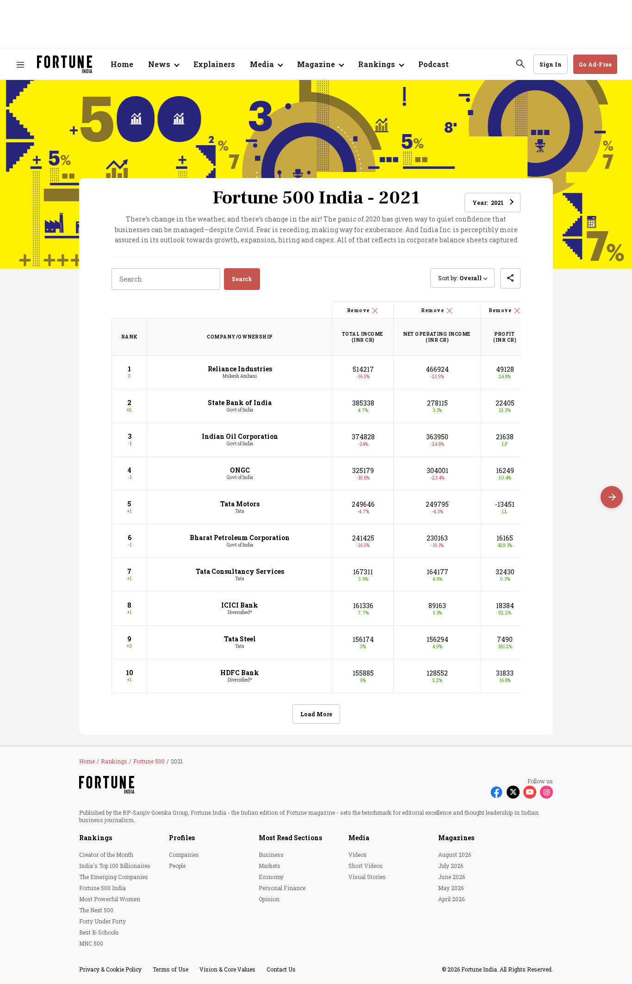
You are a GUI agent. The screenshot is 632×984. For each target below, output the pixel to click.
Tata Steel (240, 638)
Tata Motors (240, 503)
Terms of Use (170, 969)
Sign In (550, 64)
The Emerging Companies (113, 876)
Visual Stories (367, 876)
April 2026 (451, 899)
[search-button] (520, 63)
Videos (357, 854)
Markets (269, 865)
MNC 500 (91, 943)
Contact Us (281, 969)
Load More (316, 714)
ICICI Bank (239, 605)
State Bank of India (240, 402)
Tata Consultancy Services (240, 571)
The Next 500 (96, 910)
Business (271, 854)
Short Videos (365, 865)
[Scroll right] (612, 497)
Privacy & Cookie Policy (110, 969)
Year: (488, 202)
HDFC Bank (239, 672)
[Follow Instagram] (546, 792)
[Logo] (64, 64)
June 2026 (451, 876)
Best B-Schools (99, 932)
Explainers (214, 64)
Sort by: (460, 278)
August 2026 (454, 854)
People (177, 865)
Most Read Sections (290, 837)
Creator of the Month (106, 854)
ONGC (240, 470)
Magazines (456, 837)
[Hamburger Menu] (20, 64)
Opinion (269, 899)
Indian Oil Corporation (240, 436)
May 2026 (451, 888)
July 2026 (450, 865)
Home (122, 64)
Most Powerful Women (109, 899)
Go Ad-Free (595, 64)
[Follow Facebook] (496, 792)
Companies (184, 854)
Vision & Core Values (227, 969)
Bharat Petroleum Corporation (240, 537)
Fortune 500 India (102, 888)
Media (358, 837)
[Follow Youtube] (529, 792)
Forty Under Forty (102, 921)
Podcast (433, 64)
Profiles (182, 837)
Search (242, 279)
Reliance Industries (240, 368)
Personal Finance (282, 888)
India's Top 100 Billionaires (114, 865)
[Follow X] (513, 792)
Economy (271, 876)
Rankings (95, 837)
